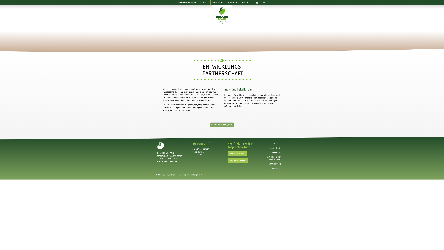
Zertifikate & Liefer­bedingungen (275, 158)
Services (216, 3)
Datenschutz (274, 148)
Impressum (275, 152)
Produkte (204, 3)
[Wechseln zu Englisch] (263, 2)
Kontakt (274, 143)
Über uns (245, 3)
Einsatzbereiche (185, 3)
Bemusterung (275, 164)
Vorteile (230, 3)
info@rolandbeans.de (168, 161)
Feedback (275, 168)
